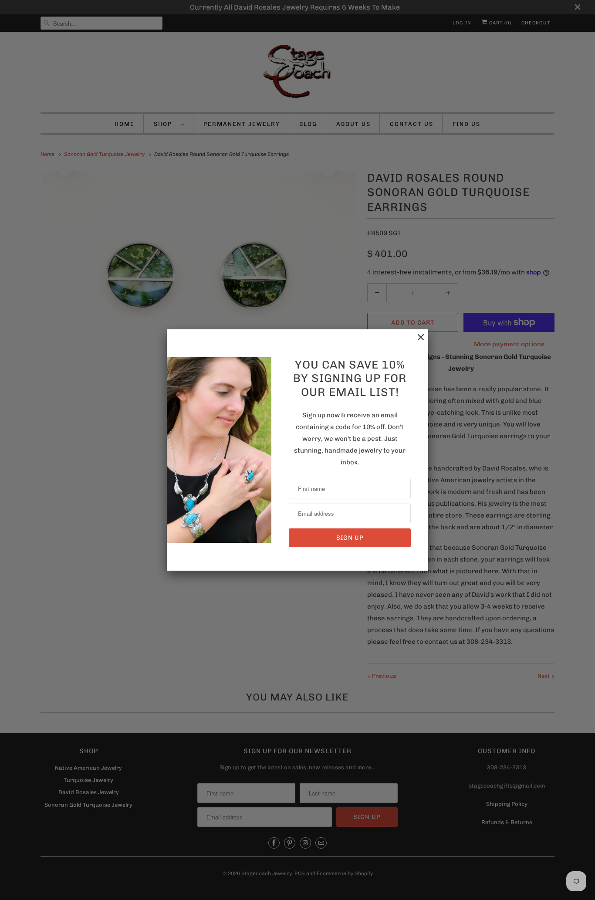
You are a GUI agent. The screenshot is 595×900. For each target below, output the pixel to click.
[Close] (416, 342)
